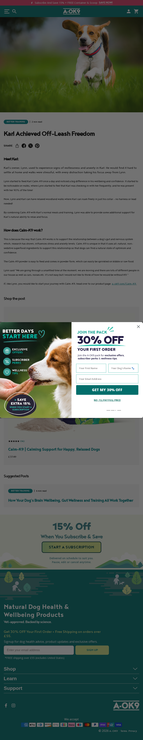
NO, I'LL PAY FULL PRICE (107, 400)
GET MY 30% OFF (107, 389)
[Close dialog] (138, 326)
